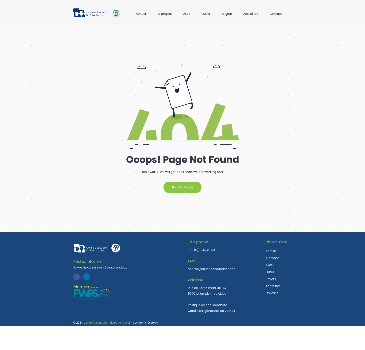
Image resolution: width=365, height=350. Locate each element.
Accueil (141, 14)
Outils (206, 14)
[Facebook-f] (76, 276)
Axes (186, 14)
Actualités (250, 14)
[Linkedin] (86, 276)
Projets (226, 14)
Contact (276, 14)
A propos (165, 14)
